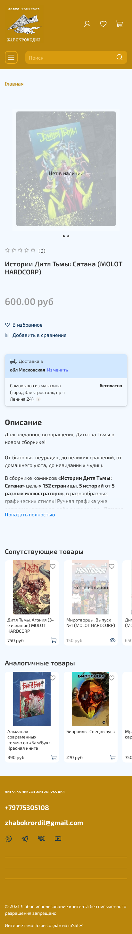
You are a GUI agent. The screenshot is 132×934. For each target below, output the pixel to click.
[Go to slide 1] (64, 236)
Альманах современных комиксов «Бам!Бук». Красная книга (29, 740)
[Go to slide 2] (68, 236)
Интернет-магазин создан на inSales (44, 925)
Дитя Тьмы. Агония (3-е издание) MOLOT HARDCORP (30, 625)
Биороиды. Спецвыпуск (90, 731)
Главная (14, 83)
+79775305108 (27, 807)
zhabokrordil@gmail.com (44, 822)
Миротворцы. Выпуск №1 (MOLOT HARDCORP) (90, 622)
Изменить (57, 369)
